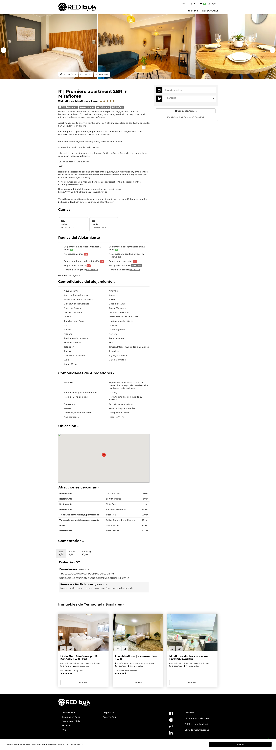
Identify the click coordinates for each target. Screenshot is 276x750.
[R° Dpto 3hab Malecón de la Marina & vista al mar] (192, 632)
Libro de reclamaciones (197, 730)
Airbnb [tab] (72, 553)
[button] (272, 50)
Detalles (83, 682)
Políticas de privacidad (196, 724)
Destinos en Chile (71, 721)
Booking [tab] (86, 553)
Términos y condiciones (197, 718)
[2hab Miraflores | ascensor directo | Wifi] (138, 632)
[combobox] (190, 99)
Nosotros (66, 725)
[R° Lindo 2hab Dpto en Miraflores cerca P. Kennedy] (83, 632)
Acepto (240, 744)
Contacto (189, 712)
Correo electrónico (187, 111)
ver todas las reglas (68, 275)
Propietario (191, 10)
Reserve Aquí (210, 10)
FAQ (64, 730)
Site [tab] (61, 553)
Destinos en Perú (71, 717)
